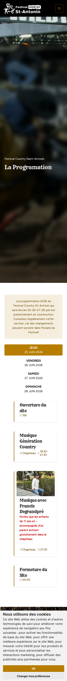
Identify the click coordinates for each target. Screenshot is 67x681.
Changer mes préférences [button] (33, 676)
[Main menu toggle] (59, 8)
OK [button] (34, 668)
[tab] (33, 350)
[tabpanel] (33, 495)
